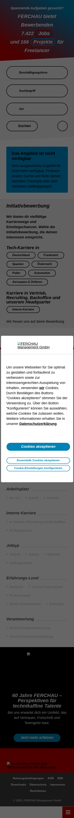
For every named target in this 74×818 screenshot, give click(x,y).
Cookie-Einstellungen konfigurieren (38, 468)
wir (41, 388)
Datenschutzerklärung (38, 424)
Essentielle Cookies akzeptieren (38, 460)
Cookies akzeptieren (38, 447)
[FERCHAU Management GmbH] (37, 345)
